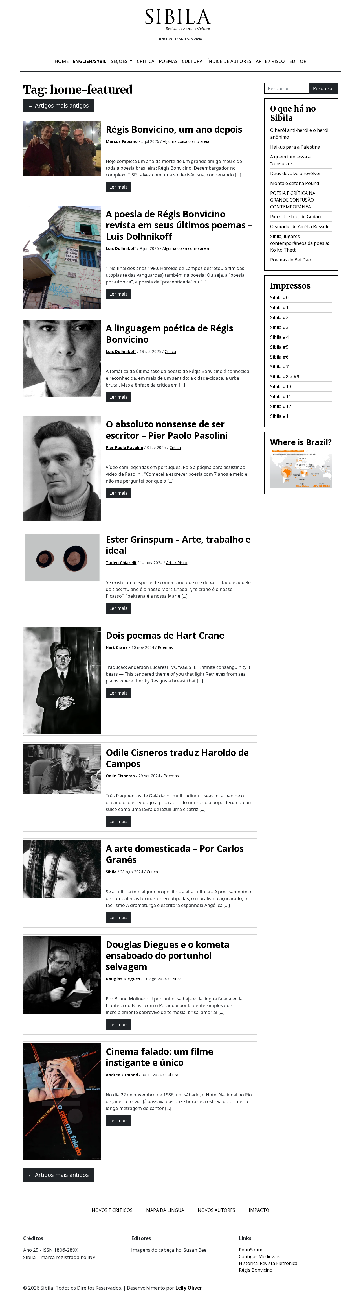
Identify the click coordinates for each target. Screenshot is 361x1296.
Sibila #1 (279, 307)
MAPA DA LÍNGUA (165, 1210)
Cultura (192, 61)
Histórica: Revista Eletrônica (268, 1263)
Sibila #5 (279, 347)
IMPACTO (259, 1210)
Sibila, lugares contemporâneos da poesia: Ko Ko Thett (299, 243)
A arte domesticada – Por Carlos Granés (175, 853)
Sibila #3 (279, 327)
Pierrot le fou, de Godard (296, 216)
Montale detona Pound (294, 183)
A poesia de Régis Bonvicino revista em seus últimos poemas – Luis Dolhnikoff (179, 225)
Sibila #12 (280, 406)
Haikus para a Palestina (295, 147)
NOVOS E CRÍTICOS (112, 1210)
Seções (120, 61)
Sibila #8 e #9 (284, 377)
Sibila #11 (280, 396)
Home (61, 61)
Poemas (168, 61)
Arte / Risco (270, 61)
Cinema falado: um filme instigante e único (159, 1056)
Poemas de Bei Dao (290, 260)
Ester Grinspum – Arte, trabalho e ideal (178, 544)
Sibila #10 (280, 386)
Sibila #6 (279, 357)
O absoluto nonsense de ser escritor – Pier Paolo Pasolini (167, 429)
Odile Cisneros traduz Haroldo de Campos (177, 757)
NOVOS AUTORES (216, 1210)
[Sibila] (178, 19)
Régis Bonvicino (255, 1270)
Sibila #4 (279, 337)
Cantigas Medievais (259, 1256)
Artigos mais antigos (58, 105)
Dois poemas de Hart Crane (165, 635)
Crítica (145, 61)
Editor (298, 61)
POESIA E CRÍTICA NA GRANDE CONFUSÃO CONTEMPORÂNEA (292, 200)
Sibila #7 (279, 367)
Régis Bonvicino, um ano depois (174, 129)
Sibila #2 (279, 317)
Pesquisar (323, 88)
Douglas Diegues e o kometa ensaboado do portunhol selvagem (168, 955)
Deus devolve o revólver (295, 173)
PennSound (251, 1250)
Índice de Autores (229, 61)
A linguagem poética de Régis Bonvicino (169, 333)
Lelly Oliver (188, 1287)
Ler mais (118, 187)
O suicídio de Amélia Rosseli (299, 226)
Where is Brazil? (301, 442)
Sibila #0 (279, 297)
